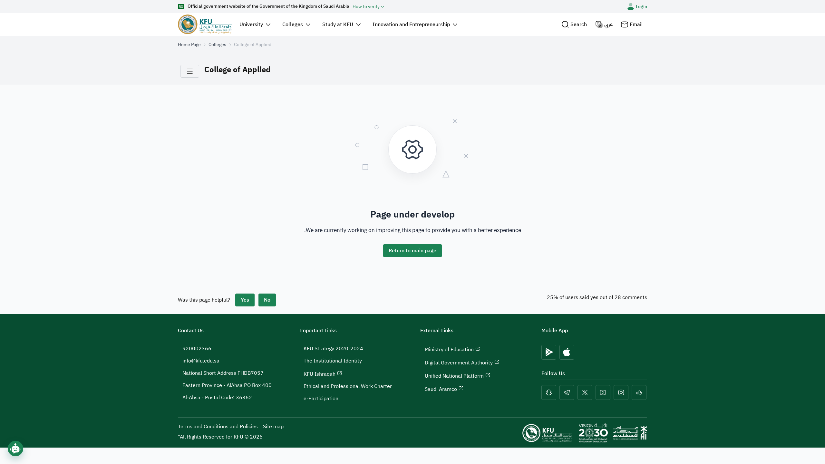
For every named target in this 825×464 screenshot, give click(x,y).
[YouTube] (603, 392)
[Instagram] (621, 392)
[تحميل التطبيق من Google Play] (548, 352)
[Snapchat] (548, 392)
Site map (273, 426)
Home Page (189, 44)
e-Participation (321, 398)
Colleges (217, 44)
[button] (574, 24)
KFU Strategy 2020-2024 (333, 349)
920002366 (196, 349)
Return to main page (412, 251)
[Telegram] (566, 392)
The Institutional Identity (333, 361)
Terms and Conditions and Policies (218, 426)
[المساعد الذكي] (15, 448)
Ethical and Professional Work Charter (348, 386)
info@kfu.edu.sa (200, 361)
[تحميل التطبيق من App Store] (566, 352)
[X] (585, 392)
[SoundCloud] (639, 392)
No (267, 300)
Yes (245, 300)
